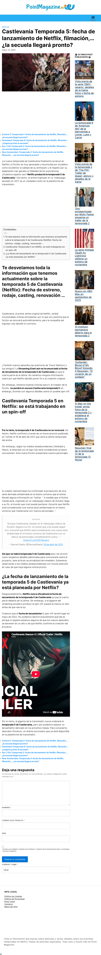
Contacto (8, 904)
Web (4, 833)
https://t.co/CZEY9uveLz (36, 540)
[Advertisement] (36, 112)
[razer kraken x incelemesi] (50, 954)
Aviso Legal (9, 901)
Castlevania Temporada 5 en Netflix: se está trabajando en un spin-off (35, 248)
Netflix (5, 27)
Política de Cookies (13, 896)
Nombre (6, 807)
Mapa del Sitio (11, 907)
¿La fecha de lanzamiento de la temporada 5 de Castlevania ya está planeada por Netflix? (36, 255)
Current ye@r (10, 864)
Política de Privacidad (14, 899)
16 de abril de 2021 (53, 544)
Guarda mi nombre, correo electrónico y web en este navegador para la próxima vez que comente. (36, 850)
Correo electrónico (13, 820)
